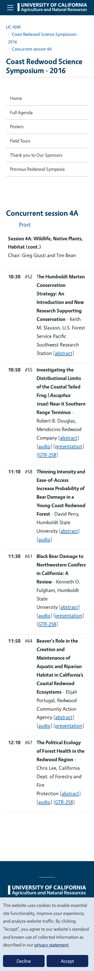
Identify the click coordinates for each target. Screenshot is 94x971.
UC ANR (13, 27)
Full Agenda (21, 112)
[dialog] (47, 934)
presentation (68, 446)
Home (16, 98)
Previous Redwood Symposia (37, 169)
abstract (63, 353)
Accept (67, 961)
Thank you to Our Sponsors (36, 155)
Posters (17, 126)
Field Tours (20, 141)
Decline (24, 961)
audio (44, 446)
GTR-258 (47, 455)
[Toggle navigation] (10, 7)
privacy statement (51, 945)
